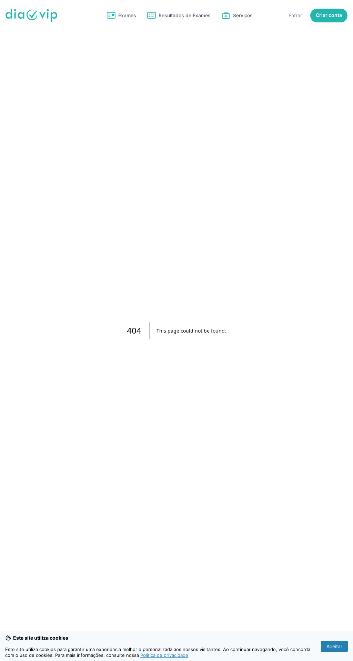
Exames (127, 15)
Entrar (295, 15)
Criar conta (329, 15)
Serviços (243, 15)
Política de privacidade (164, 655)
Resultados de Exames (185, 15)
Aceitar (334, 646)
